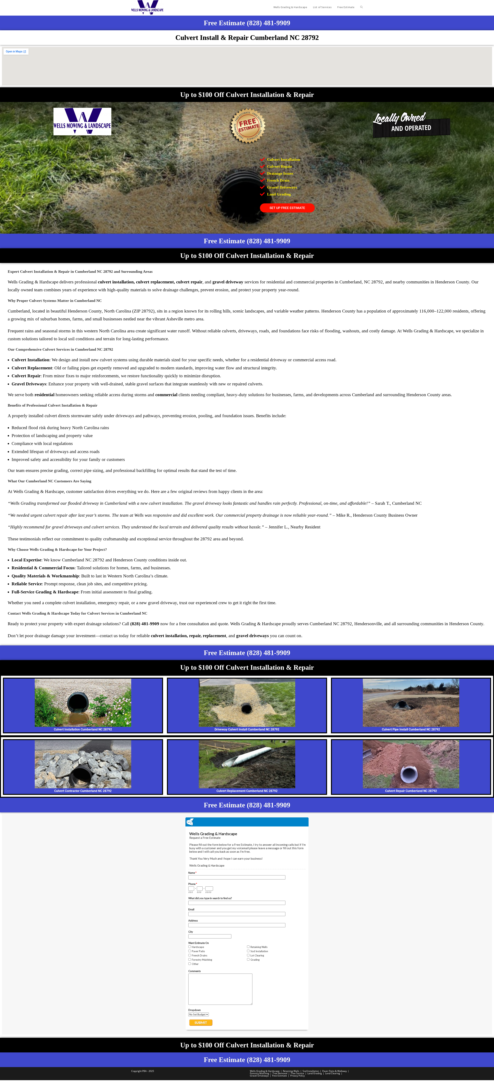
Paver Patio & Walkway (334, 1071)
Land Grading (314, 1073)
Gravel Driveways (259, 1075)
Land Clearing (332, 1073)
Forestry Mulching (259, 1073)
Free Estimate (279, 1075)
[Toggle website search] (361, 7)
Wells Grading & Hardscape (265, 1071)
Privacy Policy (297, 1075)
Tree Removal (279, 1073)
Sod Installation (311, 1071)
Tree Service (297, 1073)
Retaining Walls (291, 1071)
